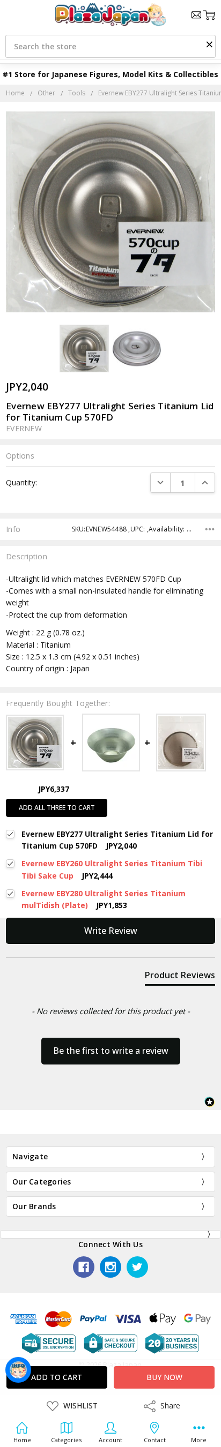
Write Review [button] (110, 930)
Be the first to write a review (110, 1050)
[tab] (180, 977)
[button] (209, 43)
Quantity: (21, 482)
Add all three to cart (57, 807)
